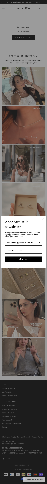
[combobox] (23, 243)
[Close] (43, 218)
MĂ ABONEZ (23, 259)
